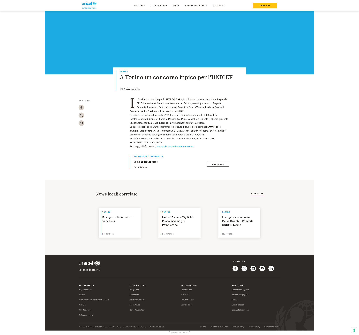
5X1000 (235, 300)
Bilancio (82, 295)
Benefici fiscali (238, 305)
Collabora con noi (86, 315)
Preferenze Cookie (272, 327)
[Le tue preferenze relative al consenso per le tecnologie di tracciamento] (354, 330)
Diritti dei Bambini (137, 300)
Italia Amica (135, 305)
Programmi (134, 290)
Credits (203, 327)
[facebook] (81, 108)
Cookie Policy (254, 327)
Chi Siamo (139, 5)
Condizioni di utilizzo (219, 327)
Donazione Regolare (240, 290)
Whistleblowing (85, 310)
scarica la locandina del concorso (175, 146)
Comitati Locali (187, 300)
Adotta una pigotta (240, 295)
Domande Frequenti (240, 310)
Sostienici (219, 5)
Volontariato (186, 290)
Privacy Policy (238, 327)
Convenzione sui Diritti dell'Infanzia (94, 300)
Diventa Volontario (196, 5)
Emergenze (134, 295)
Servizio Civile (187, 305)
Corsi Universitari (137, 310)
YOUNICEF (185, 295)
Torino (124, 72)
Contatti (82, 305)
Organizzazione (85, 290)
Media (176, 5)
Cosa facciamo (159, 5)
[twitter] (81, 116)
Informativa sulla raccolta (179, 333)
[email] (81, 123)
